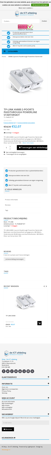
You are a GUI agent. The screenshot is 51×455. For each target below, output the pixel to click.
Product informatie (11, 200)
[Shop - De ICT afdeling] (25, 13)
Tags (6, 210)
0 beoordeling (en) (10, 123)
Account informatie (8, 401)
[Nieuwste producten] (32, 371)
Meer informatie (28, 143)
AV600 (10, 316)
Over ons (5, 387)
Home (4, 56)
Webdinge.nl (6, 450)
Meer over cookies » (26, 8)
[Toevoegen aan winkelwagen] (39, 323)
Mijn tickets (5, 405)
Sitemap (4, 393)
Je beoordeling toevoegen (26, 123)
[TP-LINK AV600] (25, 302)
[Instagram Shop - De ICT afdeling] (28, 371)
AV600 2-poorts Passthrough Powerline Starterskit (25, 56)
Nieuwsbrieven (7, 409)
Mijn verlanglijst (7, 407)
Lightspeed (31, 447)
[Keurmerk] (25, 27)
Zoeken (44, 21)
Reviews (8, 205)
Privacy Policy (6, 391)
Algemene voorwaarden (10, 389)
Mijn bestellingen (7, 403)
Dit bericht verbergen (40, 5)
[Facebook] (4, 371)
